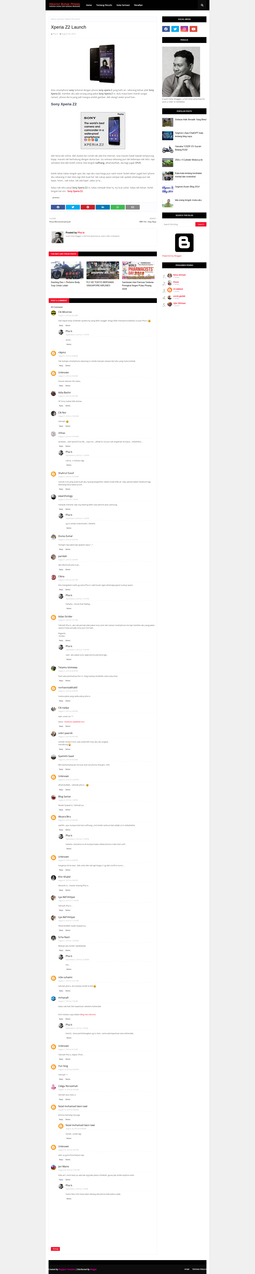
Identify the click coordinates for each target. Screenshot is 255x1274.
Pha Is (55, 33)
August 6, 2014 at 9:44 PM (68, 880)
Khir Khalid (64, 876)
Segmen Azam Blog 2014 (187, 186)
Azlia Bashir (64, 392)
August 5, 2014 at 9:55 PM (68, 736)
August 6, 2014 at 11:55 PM (68, 920)
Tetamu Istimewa (67, 667)
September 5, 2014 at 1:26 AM (77, 1189)
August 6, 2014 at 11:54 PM (68, 900)
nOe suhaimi (65, 977)
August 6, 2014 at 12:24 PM (68, 780)
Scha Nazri (64, 937)
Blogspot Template (67, 1269)
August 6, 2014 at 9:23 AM (68, 759)
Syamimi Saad (66, 756)
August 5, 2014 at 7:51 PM (68, 620)
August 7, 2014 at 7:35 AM (68, 1001)
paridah (62, 556)
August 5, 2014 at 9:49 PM (68, 711)
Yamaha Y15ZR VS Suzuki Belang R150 (188, 148)
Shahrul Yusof (66, 473)
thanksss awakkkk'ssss (74, 721)
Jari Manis (63, 1166)
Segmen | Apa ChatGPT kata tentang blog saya (189, 135)
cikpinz (62, 352)
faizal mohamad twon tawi (72, 1106)
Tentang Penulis (199, 1269)
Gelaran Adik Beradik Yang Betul (190, 119)
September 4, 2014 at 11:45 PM (77, 839)
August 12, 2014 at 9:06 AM (68, 1089)
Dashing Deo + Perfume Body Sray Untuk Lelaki (65, 284)
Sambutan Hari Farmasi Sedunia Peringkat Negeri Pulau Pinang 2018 (137, 285)
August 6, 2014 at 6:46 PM (68, 820)
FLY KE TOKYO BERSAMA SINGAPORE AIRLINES (100, 284)
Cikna (61, 576)
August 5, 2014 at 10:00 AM (68, 416)
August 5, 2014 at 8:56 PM (68, 671)
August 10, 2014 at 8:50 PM (68, 1069)
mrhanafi (63, 997)
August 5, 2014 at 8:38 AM (68, 356)
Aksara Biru (64, 816)
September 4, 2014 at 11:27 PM (77, 599)
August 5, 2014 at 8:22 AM (68, 315)
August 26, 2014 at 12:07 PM (69, 1170)
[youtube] (193, 29)
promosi (60, 19)
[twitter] (175, 29)
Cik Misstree (65, 312)
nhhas (61, 433)
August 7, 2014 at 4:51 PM (68, 1049)
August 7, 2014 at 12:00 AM (68, 940)
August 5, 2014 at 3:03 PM (68, 539)
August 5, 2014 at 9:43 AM (68, 376)
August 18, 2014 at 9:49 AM (68, 1110)
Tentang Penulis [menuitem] (104, 5)
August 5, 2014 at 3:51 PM (68, 580)
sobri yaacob (65, 733)
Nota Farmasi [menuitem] (123, 5)
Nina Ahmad (179, 274)
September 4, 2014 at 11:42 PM (77, 650)
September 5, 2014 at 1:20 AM (77, 1028)
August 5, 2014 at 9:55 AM (68, 396)
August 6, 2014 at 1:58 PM (68, 800)
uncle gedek (179, 296)
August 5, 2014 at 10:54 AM (68, 476)
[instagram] (184, 29)
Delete (68, 325)
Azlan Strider (65, 616)
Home (53, 19)
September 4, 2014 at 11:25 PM (77, 334)
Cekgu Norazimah (68, 1086)
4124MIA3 (178, 289)
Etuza (176, 282)
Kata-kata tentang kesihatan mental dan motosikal (188, 175)
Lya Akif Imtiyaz (66, 897)
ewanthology (65, 496)
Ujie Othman (179, 303)
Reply (61, 325)
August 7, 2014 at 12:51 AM (68, 981)
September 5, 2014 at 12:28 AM (77, 959)
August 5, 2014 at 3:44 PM (68, 560)
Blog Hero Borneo (88, 1014)
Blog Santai (64, 796)
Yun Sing (63, 1066)
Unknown (63, 372)
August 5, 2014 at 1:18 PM (68, 499)
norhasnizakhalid (67, 687)
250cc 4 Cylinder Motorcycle (189, 159)
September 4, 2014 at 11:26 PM (77, 455)
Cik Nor (62, 412)
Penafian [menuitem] (138, 5)
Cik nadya (63, 707)
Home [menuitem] (89, 5)
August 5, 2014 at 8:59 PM (68, 691)
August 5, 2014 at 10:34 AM (68, 436)
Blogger (93, 1269)
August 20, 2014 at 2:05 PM (68, 1150)
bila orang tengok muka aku (188, 200)
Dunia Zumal (65, 536)
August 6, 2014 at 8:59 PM (68, 860)
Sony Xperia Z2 (75, 191)
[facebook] (166, 29)
